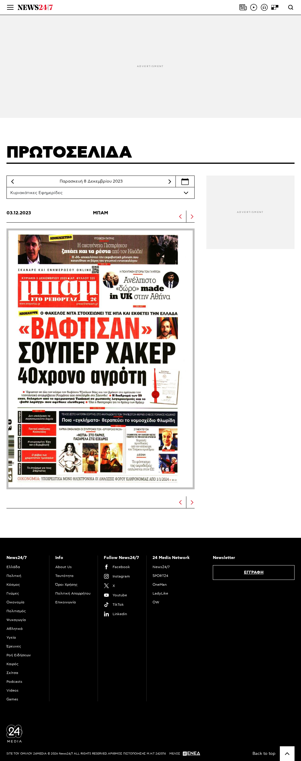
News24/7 (161, 567)
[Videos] (253, 7)
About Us (63, 567)
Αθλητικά (14, 628)
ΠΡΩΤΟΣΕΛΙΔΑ (69, 152)
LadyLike (160, 593)
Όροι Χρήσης (66, 584)
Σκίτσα (12, 673)
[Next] (169, 181)
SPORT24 (160, 576)
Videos (12, 690)
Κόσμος (13, 584)
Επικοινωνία (65, 602)
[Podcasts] (264, 7)
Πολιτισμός (16, 611)
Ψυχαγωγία (16, 620)
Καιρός (12, 664)
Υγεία (11, 637)
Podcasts (14, 681)
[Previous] (12, 181)
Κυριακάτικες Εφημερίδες (36, 193)
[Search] (291, 7)
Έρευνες (13, 646)
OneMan (160, 584)
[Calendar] (185, 181)
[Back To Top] (287, 753)
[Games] (275, 7)
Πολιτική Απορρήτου (73, 593)
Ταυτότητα (64, 576)
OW (156, 602)
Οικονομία (15, 602)
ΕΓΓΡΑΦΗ (254, 572)
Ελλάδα (13, 567)
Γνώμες (12, 593)
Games (12, 699)
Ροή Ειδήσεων (18, 655)
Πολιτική (13, 576)
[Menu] (10, 7)
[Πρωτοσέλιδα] (243, 7)
